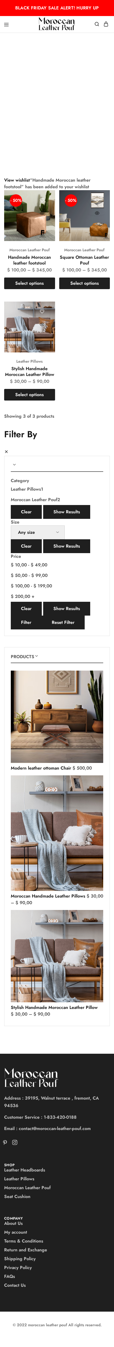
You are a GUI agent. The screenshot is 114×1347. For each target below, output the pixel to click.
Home (9, 67)
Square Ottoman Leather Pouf (84, 260)
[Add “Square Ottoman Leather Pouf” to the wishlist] (97, 200)
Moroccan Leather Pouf (29, 250)
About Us (13, 1223)
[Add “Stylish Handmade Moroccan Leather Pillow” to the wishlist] (42, 312)
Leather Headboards (24, 1170)
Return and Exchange (25, 1250)
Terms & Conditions (23, 1241)
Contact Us (15, 1285)
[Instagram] (13, 1143)
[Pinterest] (6, 1143)
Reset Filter (63, 622)
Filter (26, 622)
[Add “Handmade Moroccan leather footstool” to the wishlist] (42, 200)
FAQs (9, 1276)
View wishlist (17, 180)
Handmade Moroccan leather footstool (29, 260)
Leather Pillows (29, 361)
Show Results (66, 512)
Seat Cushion (17, 1196)
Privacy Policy (18, 1267)
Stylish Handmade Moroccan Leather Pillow (29, 371)
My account (15, 1232)
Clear (26, 512)
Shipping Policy (20, 1259)
